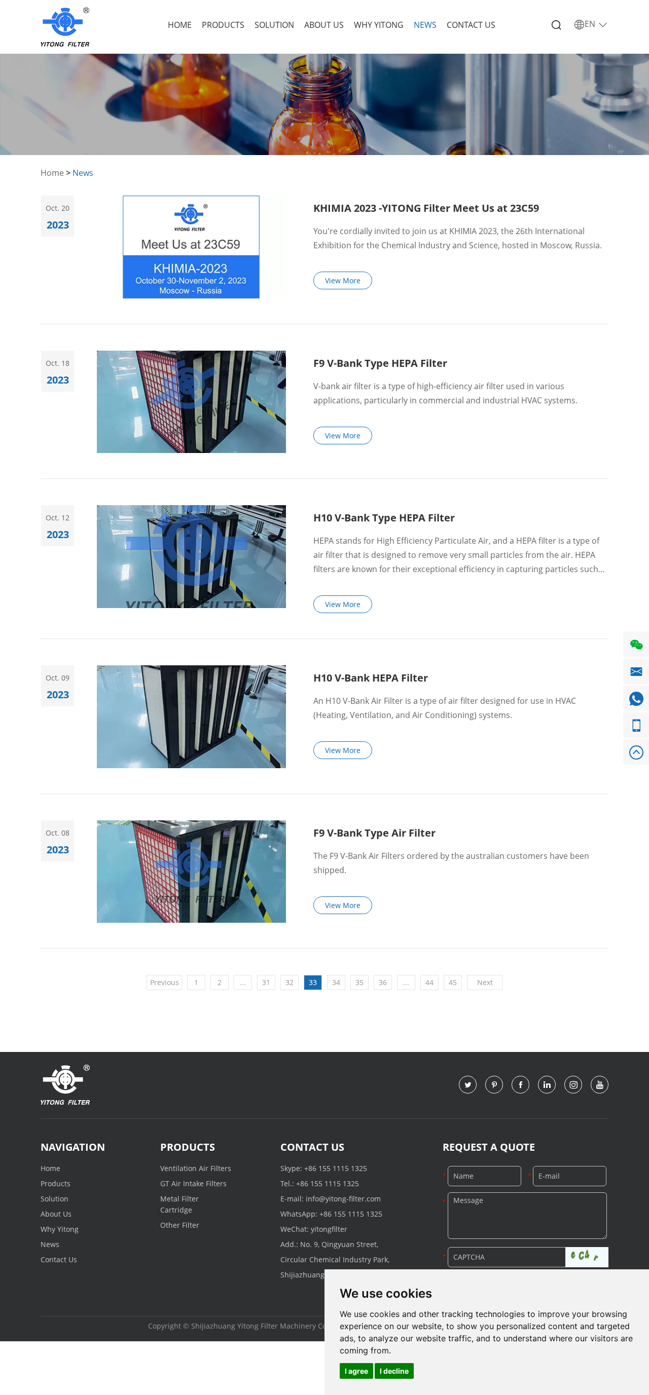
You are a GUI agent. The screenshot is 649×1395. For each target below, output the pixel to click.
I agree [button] (356, 1371)
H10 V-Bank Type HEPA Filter (384, 517)
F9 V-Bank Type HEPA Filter (380, 363)
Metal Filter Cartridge (179, 1204)
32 (289, 982)
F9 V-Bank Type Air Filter (374, 833)
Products (223, 24)
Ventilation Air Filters (195, 1168)
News (425, 24)
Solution (274, 24)
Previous (164, 982)
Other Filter (179, 1225)
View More (342, 280)
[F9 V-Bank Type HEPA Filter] (191, 402)
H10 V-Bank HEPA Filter (370, 678)
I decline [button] (394, 1371)
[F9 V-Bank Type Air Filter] (191, 871)
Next (485, 982)
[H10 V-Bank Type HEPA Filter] (191, 556)
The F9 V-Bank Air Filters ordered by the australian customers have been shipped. (451, 863)
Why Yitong (379, 24)
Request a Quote (489, 1147)
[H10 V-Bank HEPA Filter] (191, 716)
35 (359, 982)
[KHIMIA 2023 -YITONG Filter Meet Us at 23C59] (191, 247)
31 (266, 982)
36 (383, 982)
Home (180, 24)
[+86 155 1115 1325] (636, 725)
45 (453, 982)
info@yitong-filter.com (343, 1198)
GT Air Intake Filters (193, 1183)
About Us (324, 24)
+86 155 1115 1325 (335, 1168)
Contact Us (471, 24)
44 (429, 982)
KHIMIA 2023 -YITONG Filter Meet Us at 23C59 (426, 208)
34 (336, 982)
